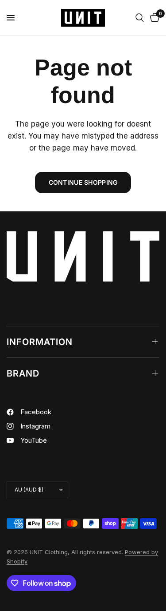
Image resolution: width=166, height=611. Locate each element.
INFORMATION (40, 342)
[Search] (139, 18)
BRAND (23, 373)
